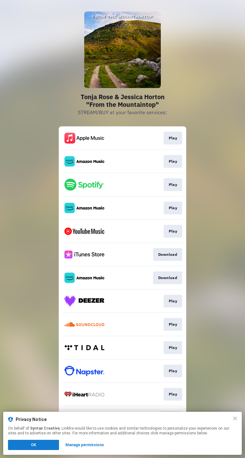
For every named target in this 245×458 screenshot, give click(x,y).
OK (33, 445)
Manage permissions (84, 445)
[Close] (235, 418)
